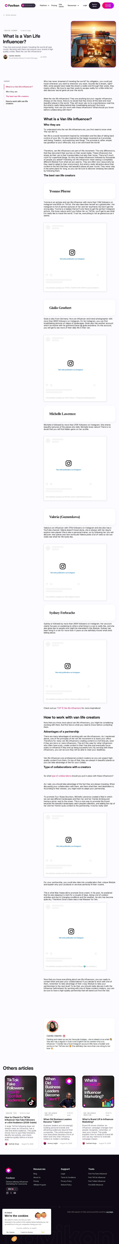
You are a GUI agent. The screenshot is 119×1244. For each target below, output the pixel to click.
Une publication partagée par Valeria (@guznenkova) (62, 597)
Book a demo (94, 5)
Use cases (61, 5)
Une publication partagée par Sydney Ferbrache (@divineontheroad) (67, 699)
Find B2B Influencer (95, 1185)
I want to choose (27, 1232)
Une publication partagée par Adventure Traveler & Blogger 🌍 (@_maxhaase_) (71, 966)
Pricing (54, 5)
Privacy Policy (66, 1181)
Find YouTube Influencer (97, 1174)
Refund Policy (66, 1185)
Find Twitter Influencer (96, 1181)
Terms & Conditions (68, 1177)
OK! (43, 1232)
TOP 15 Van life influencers (69, 708)
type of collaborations (62, 776)
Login (85, 5)
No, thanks (10, 1232)
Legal (63, 1174)
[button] (28, 5)
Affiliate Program (39, 1185)
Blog (35, 1174)
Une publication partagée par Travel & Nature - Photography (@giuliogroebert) (70, 398)
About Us (36, 1177)
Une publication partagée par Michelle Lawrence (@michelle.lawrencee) (68, 497)
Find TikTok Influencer (97, 1177)
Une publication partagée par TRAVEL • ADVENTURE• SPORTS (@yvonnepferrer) (72, 288)
